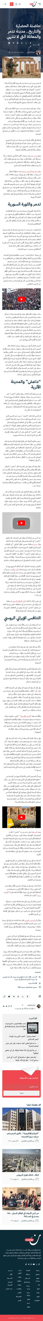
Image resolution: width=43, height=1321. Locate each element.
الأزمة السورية (32, 983)
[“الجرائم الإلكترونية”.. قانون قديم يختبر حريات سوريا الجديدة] (21, 1119)
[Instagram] (31, 1264)
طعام (28, 1299)
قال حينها (36, 544)
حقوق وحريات (38, 1279)
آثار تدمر (34, 977)
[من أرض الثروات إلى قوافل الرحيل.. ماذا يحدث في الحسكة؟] (21, 1198)
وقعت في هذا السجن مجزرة (31, 171)
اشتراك (21, 1093)
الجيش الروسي (30, 920)
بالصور (19, 1300)
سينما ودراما (28, 1294)
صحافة (28, 1274)
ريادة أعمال (27, 1282)
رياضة (38, 1293)
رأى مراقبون (14, 569)
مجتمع (38, 1274)
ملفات (19, 1277)
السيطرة (34, 832)
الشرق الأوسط (25, 716)
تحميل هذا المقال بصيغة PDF (27, 987)
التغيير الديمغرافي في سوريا (23, 979)
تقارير (39, 691)
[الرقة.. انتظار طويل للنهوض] (21, 1160)
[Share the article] (30, 43)
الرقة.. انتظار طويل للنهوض (28, 1174)
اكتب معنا (9, 1278)
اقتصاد (28, 1270)
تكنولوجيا (37, 1300)
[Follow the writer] (22, 1005)
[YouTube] (34, 1264)
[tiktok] (26, 1264)
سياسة (38, 1270)
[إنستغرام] (9, 1006)
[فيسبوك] (11, 1006)
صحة (28, 1303)
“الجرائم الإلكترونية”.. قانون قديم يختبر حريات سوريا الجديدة (23, 1135)
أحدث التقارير (19, 1271)
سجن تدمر (33, 155)
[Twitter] (36, 1264)
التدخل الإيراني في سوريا (20, 977)
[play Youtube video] (21, 299)
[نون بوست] (33, 4)
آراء (39, 1285)
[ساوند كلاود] (3, 1006)
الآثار (29, 977)
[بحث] (19, 4)
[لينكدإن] (6, 1006)
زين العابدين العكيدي (27, 1141)
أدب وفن (27, 1278)
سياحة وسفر (28, 1287)
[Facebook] (39, 1264)
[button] (39, 4)
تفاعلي (19, 1293)
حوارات (19, 1285)
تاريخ (38, 1289)
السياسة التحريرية (10, 1283)
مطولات (19, 1281)
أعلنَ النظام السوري (19, 601)
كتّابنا (11, 1274)
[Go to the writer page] (39, 1006)
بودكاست (19, 1289)
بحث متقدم (9, 1289)
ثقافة (28, 1307)
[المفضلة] (12, 4)
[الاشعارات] (16, 4)
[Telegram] (28, 1264)
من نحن (10, 1270)
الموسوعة (18, 1297)
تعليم (38, 1297)
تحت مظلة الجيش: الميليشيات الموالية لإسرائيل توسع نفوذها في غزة (15, 1026)
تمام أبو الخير (31, 52)
